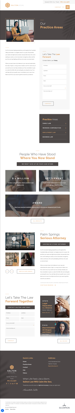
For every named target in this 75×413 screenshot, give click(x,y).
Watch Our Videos (25, 271)
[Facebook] (6, 383)
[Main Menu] (68, 7)
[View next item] (12, 271)
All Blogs (63, 341)
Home (24, 361)
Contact (58, 7)
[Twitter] (8, 383)
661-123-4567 (65, 2)
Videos (25, 373)
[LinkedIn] (12, 383)
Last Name (46, 70)
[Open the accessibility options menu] (2, 410)
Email (45, 80)
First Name (46, 65)
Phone (45, 75)
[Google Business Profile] (17, 383)
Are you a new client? (10, 323)
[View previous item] (7, 271)
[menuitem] (54, 123)
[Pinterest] (14, 383)
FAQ (24, 370)
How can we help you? (48, 91)
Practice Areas (27, 364)
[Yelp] (10, 383)
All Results (37, 221)
